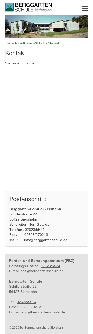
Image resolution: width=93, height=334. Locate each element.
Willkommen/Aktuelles (33, 43)
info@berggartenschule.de (43, 312)
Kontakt (54, 43)
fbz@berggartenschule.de (42, 271)
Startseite (12, 43)
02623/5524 (50, 266)
